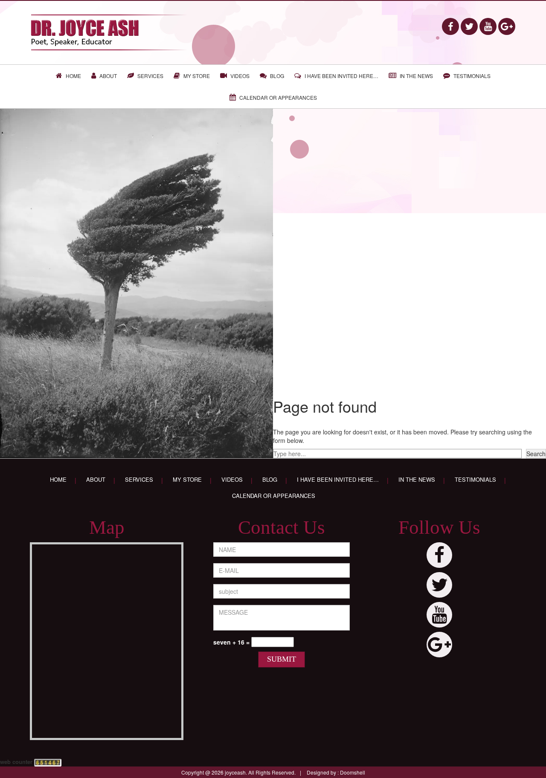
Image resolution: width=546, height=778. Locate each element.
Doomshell (352, 772)
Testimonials (472, 75)
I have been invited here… (341, 75)
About (108, 75)
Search (536, 453)
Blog (277, 75)
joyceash (235, 772)
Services (150, 75)
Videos (240, 75)
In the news (416, 75)
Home (73, 75)
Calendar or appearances (278, 97)
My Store (196, 75)
